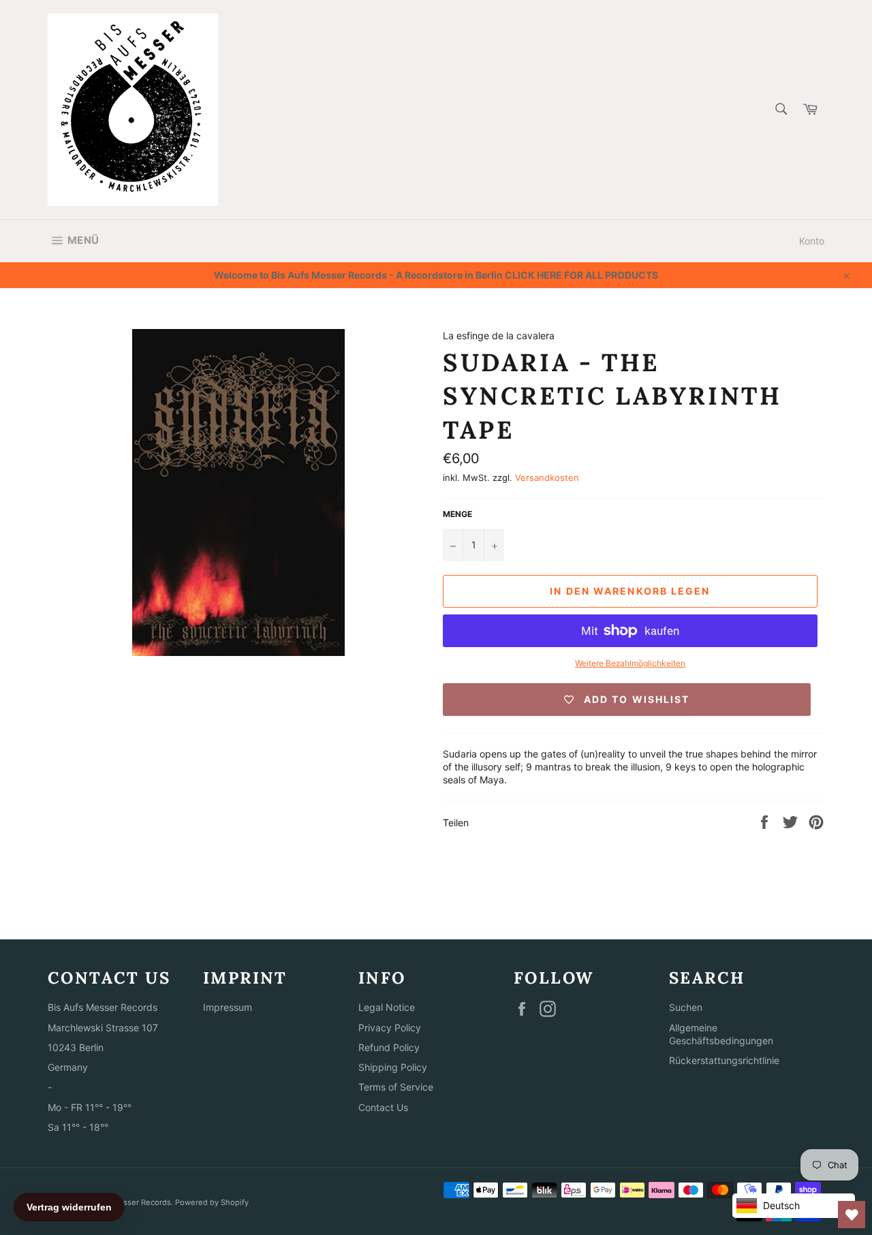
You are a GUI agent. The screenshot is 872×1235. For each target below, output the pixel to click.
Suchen (685, 1007)
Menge (457, 514)
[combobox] (780, 110)
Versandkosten (547, 477)
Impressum (227, 1007)
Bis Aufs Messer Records (125, 1202)
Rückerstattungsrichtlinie (724, 1060)
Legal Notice (386, 1007)
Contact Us (383, 1107)
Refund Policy (389, 1047)
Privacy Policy (389, 1027)
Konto (811, 241)
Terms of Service (395, 1087)
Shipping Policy (392, 1067)
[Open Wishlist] (851, 1214)
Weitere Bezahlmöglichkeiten (630, 663)
